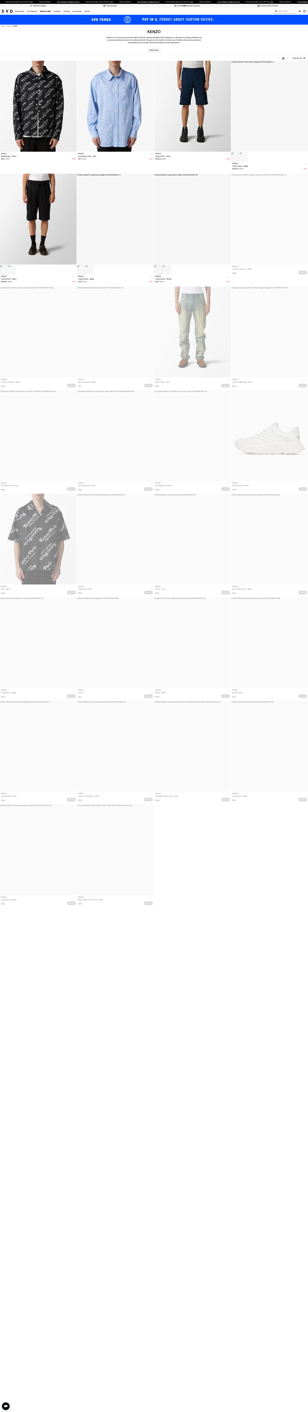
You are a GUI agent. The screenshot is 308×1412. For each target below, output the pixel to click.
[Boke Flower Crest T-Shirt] (115, 849)
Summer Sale (45, 11)
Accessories (77, 11)
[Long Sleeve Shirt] (115, 106)
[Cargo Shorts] (192, 106)
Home (3, 26)
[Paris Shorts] (269, 746)
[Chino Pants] (115, 539)
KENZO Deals (154, 50)
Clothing (66, 11)
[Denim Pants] (192, 332)
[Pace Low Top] (269, 435)
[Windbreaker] (38, 106)
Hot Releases (32, 11)
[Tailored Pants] (38, 746)
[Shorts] (192, 539)
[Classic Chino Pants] (115, 746)
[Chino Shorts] (269, 106)
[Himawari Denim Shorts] (192, 746)
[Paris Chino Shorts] (269, 539)
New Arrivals (19, 11)
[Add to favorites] (74, 154)
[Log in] (300, 11)
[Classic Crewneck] (269, 219)
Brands (87, 11)
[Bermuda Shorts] (115, 332)
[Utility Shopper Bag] (269, 332)
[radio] (279, 58)
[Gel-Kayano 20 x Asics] (38, 435)
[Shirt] (38, 539)
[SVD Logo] (7, 11)
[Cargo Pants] (38, 642)
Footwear (57, 11)
